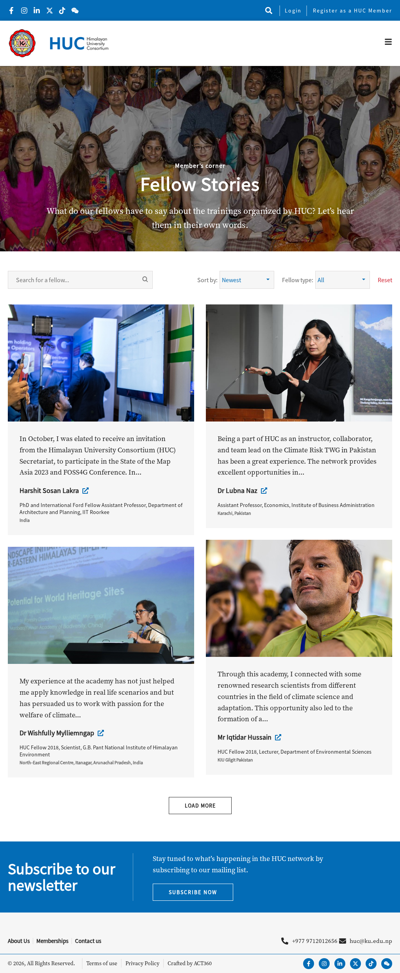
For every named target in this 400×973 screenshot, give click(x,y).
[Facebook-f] (308, 963)
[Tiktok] (371, 963)
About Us (19, 941)
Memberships (52, 941)
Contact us (88, 941)
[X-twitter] (355, 963)
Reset (385, 280)
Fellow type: (297, 280)
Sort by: (207, 280)
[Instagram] (324, 963)
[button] (268, 10)
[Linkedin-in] (339, 963)
